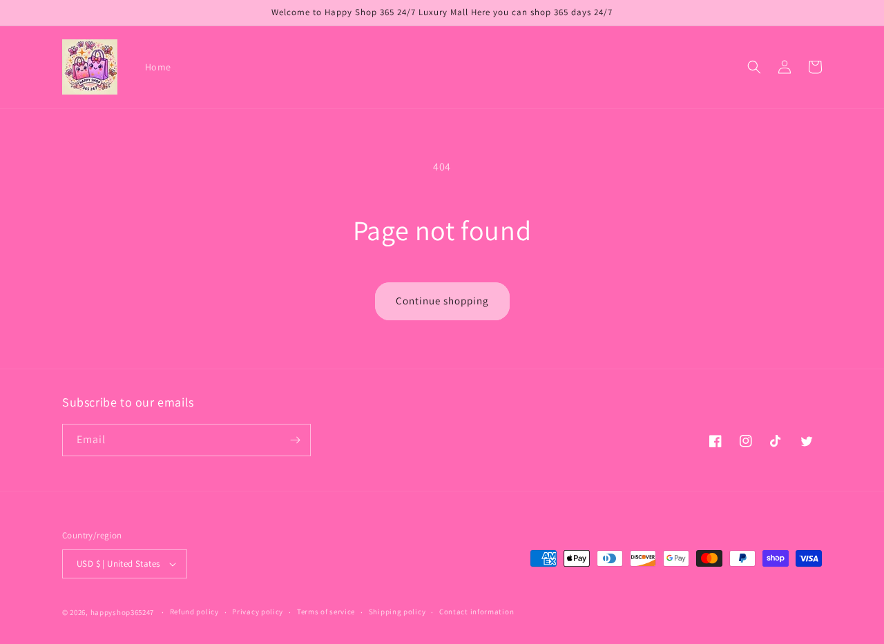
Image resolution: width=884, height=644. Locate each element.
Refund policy (194, 611)
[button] (754, 67)
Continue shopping (442, 300)
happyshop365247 (122, 612)
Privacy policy (257, 611)
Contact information (476, 611)
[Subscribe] (295, 440)
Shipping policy (397, 611)
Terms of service (326, 611)
